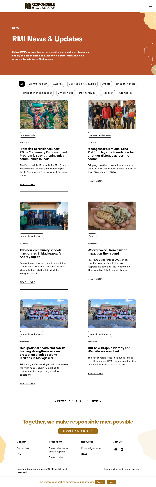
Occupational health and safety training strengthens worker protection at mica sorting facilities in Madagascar (42, 353)
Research (107, 92)
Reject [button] (112, 482)
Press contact (56, 457)
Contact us (23, 448)
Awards (58, 83)
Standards (126, 92)
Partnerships (87, 92)
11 (88, 401)
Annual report (38, 83)
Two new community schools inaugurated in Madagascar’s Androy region (40, 253)
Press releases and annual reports (59, 450)
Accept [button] (100, 482)
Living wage (65, 92)
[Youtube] (116, 449)
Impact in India (126, 83)
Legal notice (111, 469)
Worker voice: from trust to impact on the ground (107, 251)
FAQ (19, 453)
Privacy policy (131, 469)
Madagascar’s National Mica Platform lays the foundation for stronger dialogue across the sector (111, 154)
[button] (150, 5)
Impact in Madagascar (37, 92)
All (22, 83)
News (84, 453)
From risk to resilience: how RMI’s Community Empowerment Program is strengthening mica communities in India (43, 154)
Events (106, 83)
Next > (96, 401)
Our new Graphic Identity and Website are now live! (109, 349)
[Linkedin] (122, 449)
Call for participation (82, 83)
